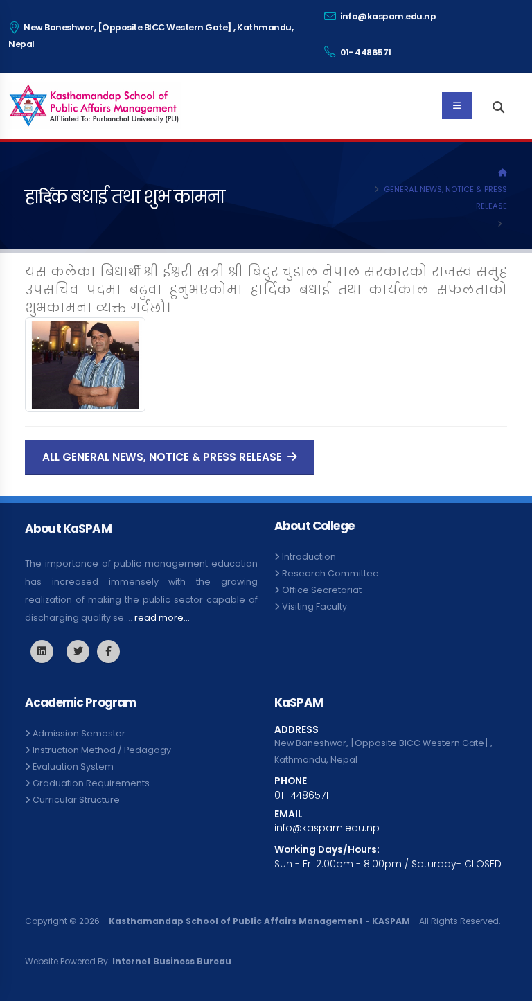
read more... (162, 617)
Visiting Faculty (314, 606)
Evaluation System (73, 766)
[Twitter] (41, 651)
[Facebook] (108, 651)
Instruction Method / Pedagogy (102, 750)
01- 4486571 (365, 52)
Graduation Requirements (91, 783)
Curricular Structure (76, 800)
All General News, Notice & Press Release (163, 457)
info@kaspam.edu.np (387, 16)
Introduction (309, 556)
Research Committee (330, 573)
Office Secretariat (322, 590)
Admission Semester (79, 733)
